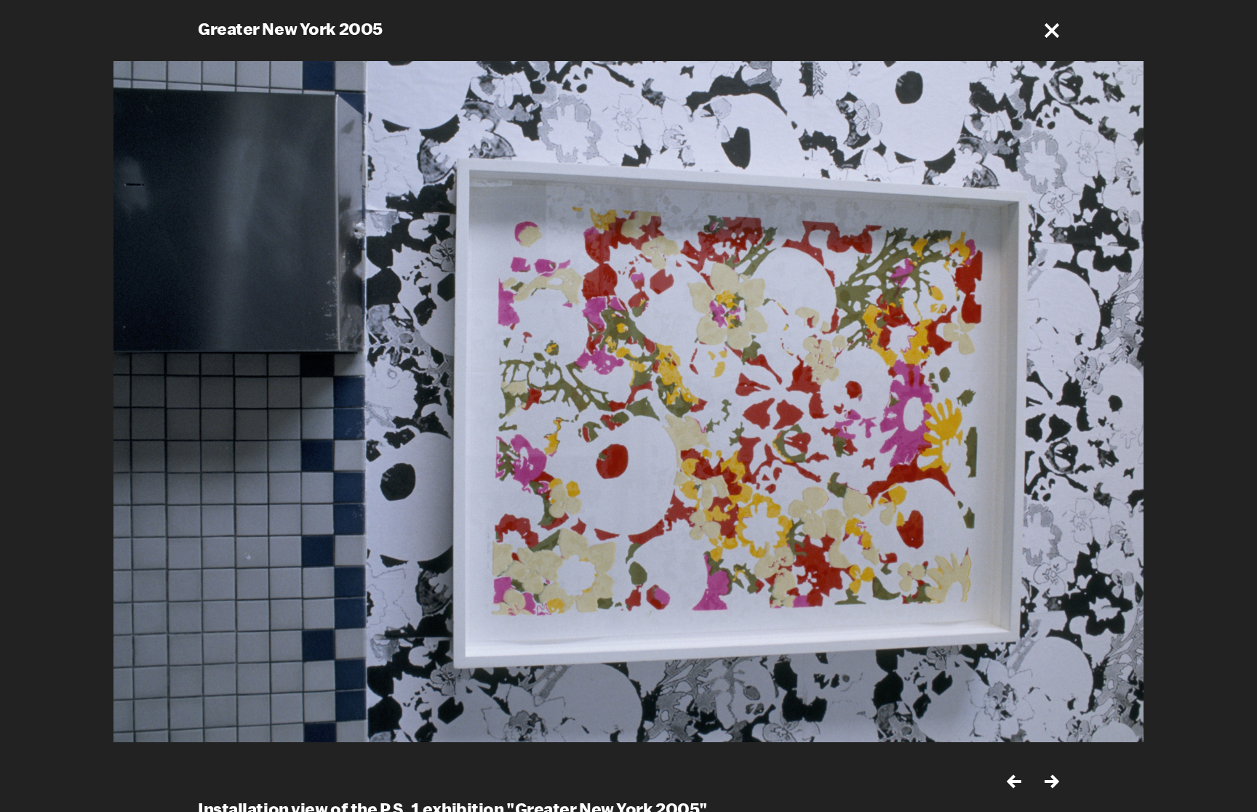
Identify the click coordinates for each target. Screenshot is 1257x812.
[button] (1052, 30)
